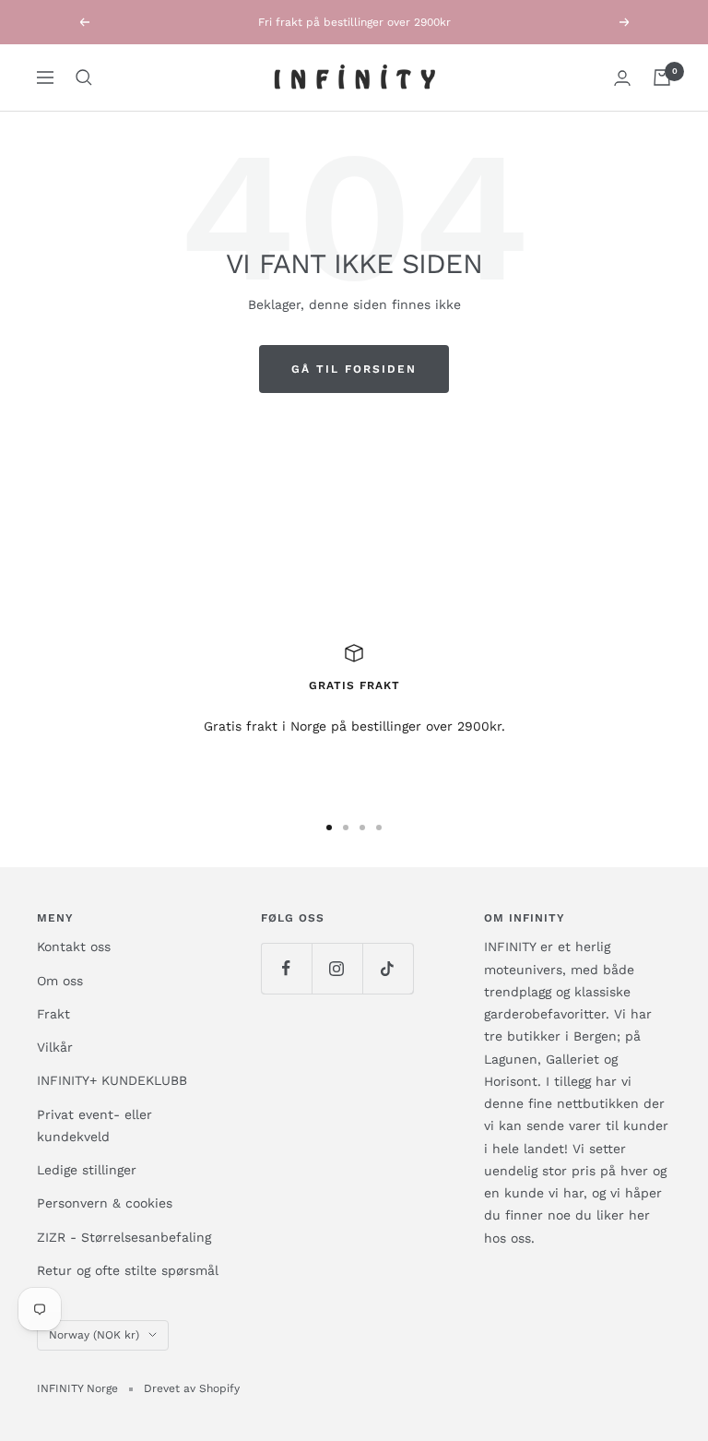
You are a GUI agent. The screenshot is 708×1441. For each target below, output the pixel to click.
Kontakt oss (74, 946)
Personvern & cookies (104, 1203)
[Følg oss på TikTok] (387, 968)
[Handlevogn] (662, 77)
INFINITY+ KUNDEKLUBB (112, 1080)
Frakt (53, 1013)
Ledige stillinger (86, 1169)
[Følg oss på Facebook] (286, 968)
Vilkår (55, 1047)
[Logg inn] (622, 78)
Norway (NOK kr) (94, 1334)
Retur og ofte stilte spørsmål (127, 1270)
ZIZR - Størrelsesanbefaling (124, 1237)
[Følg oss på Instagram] (337, 968)
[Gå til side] (329, 827)
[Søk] (84, 77)
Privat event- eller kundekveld (94, 1125)
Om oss (60, 980)
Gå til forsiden (354, 369)
